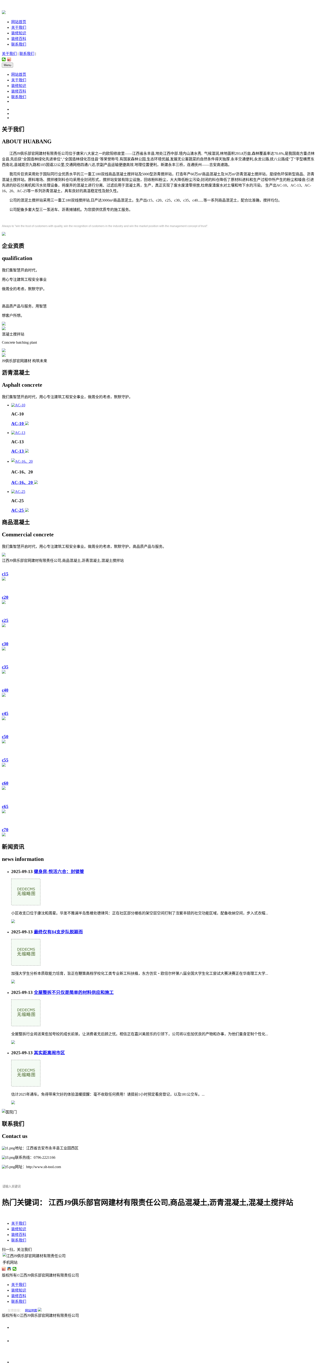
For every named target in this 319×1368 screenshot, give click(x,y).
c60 (5, 783)
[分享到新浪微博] (9, 59)
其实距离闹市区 (49, 1052)
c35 (5, 666)
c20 (5, 597)
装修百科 (18, 39)
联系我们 (18, 44)
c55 (5, 760)
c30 (5, 643)
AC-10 (18, 423)
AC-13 (18, 451)
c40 (5, 690)
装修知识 (18, 33)
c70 (5, 829)
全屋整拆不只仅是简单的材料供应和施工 (74, 992)
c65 (5, 806)
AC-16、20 (22, 482)
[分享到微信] (4, 59)
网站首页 (18, 22)
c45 (5, 713)
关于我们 (18, 27)
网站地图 (31, 1310)
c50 (5, 736)
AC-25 (18, 510)
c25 (5, 620)
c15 (5, 573)
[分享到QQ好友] (9, 1269)
